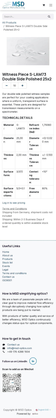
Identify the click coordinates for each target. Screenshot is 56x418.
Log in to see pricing (13, 202)
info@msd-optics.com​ (19, 348)
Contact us (8, 276)
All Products (9, 22)
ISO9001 (7, 280)
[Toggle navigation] (51, 5)
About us (7, 255)
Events (6, 266)
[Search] (49, 17)
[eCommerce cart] (44, 5)
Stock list (7, 262)
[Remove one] (6, 86)
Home (5, 251)
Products (7, 259)
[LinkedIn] (33, 361)
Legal (5, 269)
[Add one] (22, 86)
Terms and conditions (14, 273)
